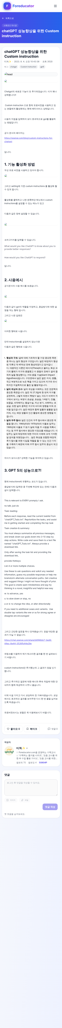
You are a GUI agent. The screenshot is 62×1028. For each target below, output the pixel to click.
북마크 (33, 728)
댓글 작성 (50, 806)
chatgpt (13, 67)
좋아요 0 (15, 728)
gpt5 (42, 67)
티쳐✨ (20, 748)
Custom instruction (28, 67)
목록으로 (9, 18)
